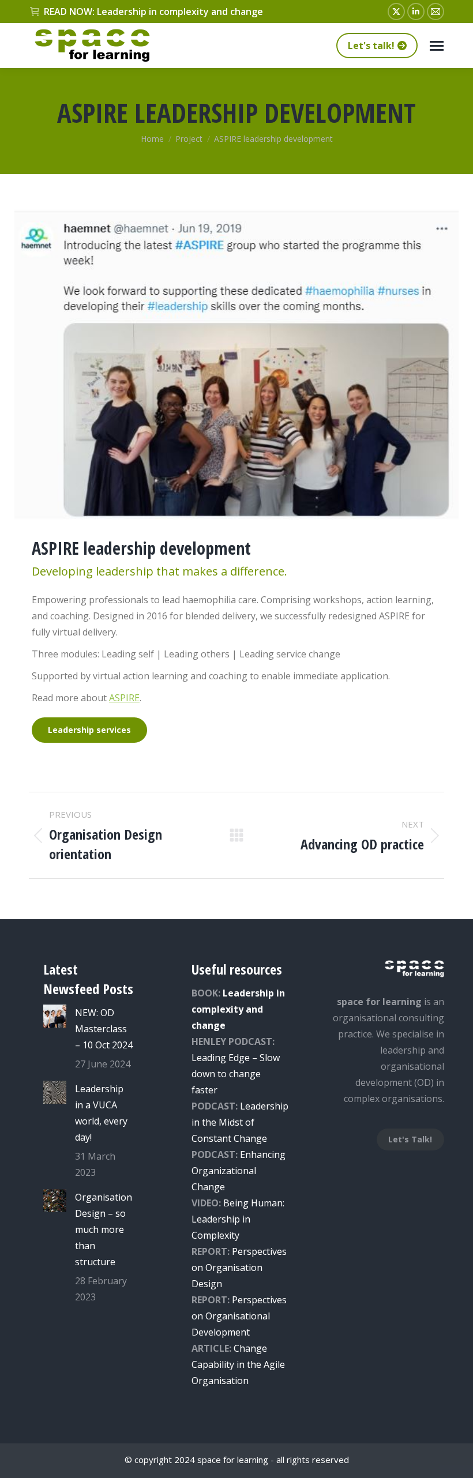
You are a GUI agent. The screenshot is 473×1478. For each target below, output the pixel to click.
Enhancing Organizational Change (239, 1170)
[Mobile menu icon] (436, 46)
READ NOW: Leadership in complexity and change (153, 11)
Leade (253, 1106)
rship (277, 1106)
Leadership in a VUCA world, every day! (101, 1113)
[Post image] (54, 1016)
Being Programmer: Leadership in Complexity (238, 1219)
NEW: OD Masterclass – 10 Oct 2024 (104, 1028)
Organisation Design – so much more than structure (103, 1229)
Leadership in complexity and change (238, 1009)
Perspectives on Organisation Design (239, 1267)
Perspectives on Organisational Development (239, 1315)
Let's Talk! (410, 1139)
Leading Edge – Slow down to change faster (236, 1073)
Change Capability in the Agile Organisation (238, 1364)
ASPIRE (124, 697)
